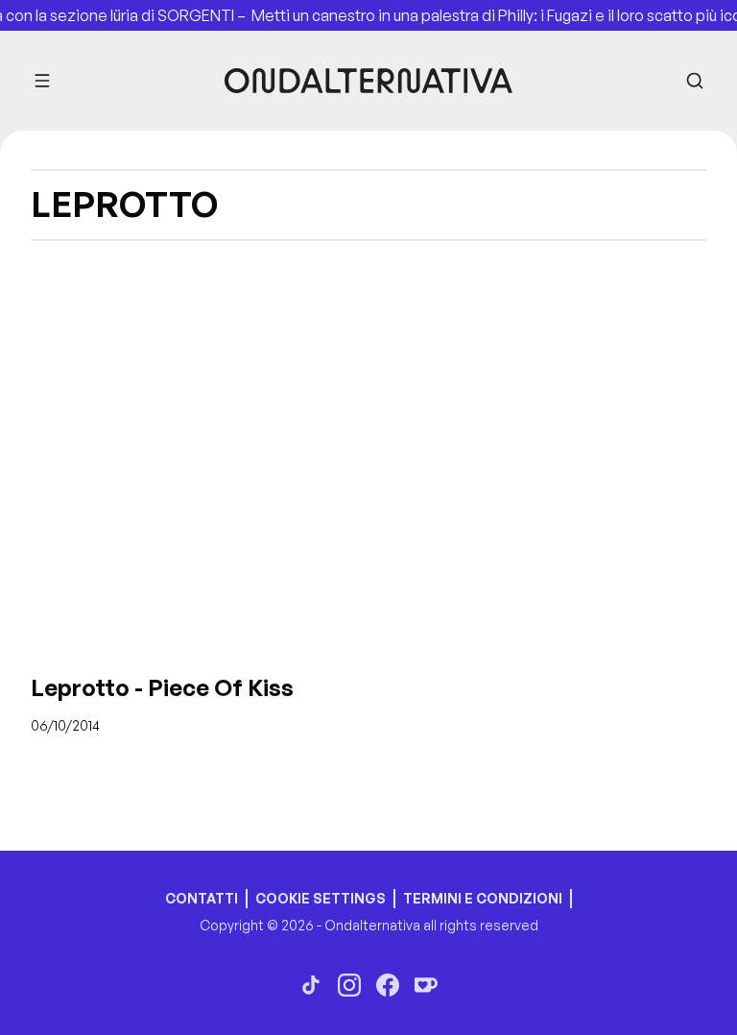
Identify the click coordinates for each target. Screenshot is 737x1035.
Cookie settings (320, 898)
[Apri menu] (42, 80)
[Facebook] (387, 985)
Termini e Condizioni (482, 898)
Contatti (201, 898)
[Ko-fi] (426, 985)
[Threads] (310, 985)
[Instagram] (349, 985)
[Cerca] (695, 80)
